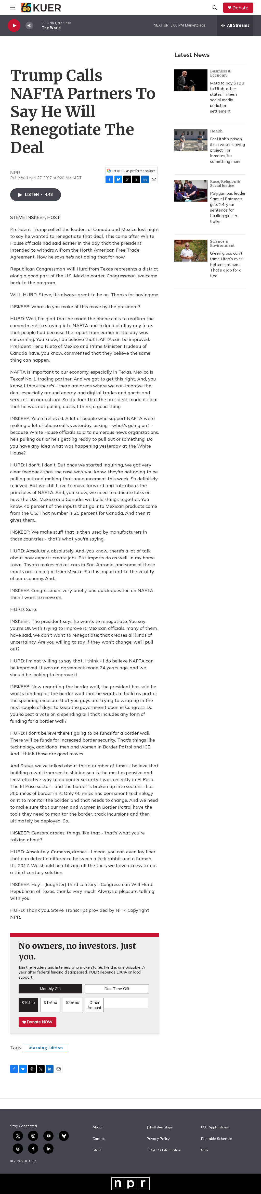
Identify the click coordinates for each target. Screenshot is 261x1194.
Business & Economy (220, 73)
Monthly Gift (50, 988)
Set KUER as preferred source (133, 171)
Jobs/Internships (160, 1127)
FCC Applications (215, 1127)
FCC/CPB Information (164, 1150)
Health (216, 131)
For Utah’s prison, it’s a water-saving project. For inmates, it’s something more (227, 150)
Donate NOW (39, 1021)
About (98, 1127)
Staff (97, 1150)
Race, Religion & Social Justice (225, 183)
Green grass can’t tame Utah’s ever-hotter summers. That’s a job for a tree (227, 264)
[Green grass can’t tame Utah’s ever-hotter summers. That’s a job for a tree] (190, 251)
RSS (204, 1150)
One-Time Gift (117, 988)
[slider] (37, 25)
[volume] (29, 25)
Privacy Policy (158, 1139)
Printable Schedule (216, 1139)
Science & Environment (222, 243)
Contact (99, 1139)
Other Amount (94, 1005)
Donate (240, 7)
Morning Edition (46, 1048)
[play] (14, 26)
